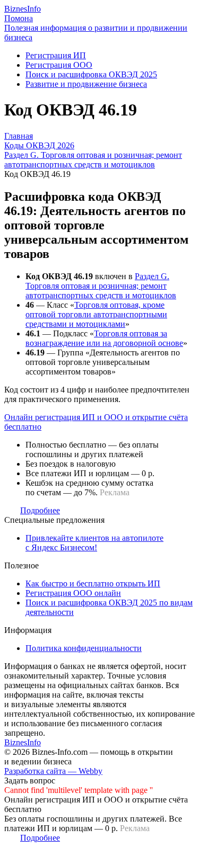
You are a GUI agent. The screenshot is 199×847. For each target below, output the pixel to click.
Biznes (22, 8)
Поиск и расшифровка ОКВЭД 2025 (91, 74)
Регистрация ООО (58, 64)
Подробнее (40, 510)
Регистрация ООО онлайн (73, 593)
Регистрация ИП (55, 55)
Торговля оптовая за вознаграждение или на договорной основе (104, 338)
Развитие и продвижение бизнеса (86, 83)
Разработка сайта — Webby (53, 770)
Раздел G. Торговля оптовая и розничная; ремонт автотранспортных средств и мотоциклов (100, 286)
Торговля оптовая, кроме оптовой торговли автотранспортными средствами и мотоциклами (96, 314)
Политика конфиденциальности (83, 648)
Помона (18, 18)
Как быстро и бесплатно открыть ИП (92, 583)
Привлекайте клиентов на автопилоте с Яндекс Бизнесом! (94, 542)
